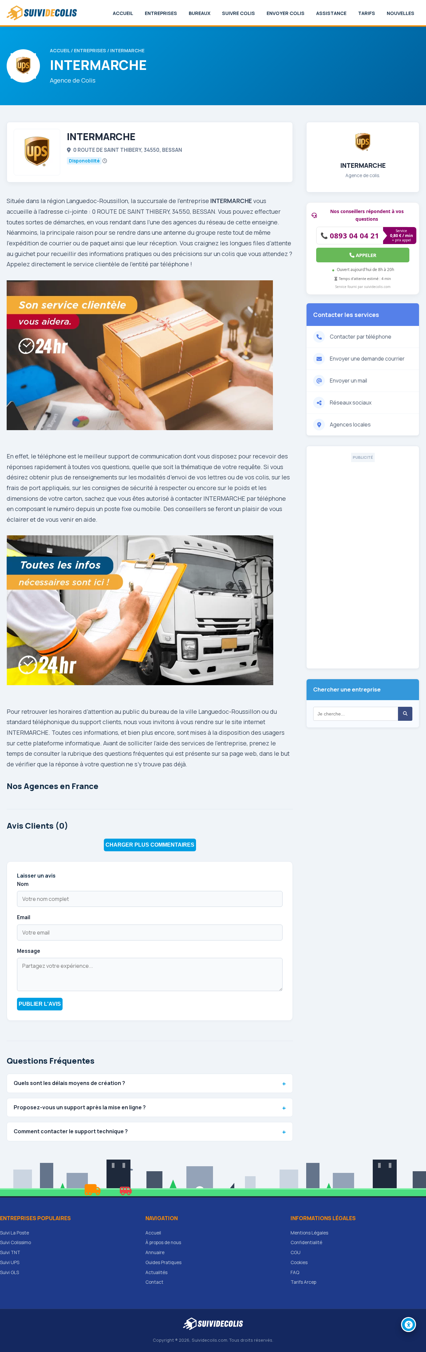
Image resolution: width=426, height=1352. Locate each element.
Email (23, 917)
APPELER (365, 255)
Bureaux (199, 13)
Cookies (299, 1262)
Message (28, 950)
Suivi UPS (9, 1262)
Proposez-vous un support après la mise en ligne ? (80, 1107)
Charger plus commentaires (150, 845)
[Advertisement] (362, 562)
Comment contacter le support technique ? (71, 1131)
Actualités (156, 1272)
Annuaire (154, 1252)
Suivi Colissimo (15, 1242)
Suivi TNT (10, 1252)
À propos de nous (163, 1242)
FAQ (295, 1272)
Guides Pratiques (163, 1262)
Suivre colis (238, 13)
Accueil (123, 13)
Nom (23, 884)
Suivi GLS (9, 1272)
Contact (154, 1282)
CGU (296, 1252)
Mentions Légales (309, 1233)
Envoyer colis (286, 13)
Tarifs (366, 13)
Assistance (331, 13)
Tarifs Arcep (303, 1282)
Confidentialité (306, 1242)
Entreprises (161, 13)
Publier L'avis (40, 1004)
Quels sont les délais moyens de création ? (69, 1083)
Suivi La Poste (14, 1233)
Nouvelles (400, 13)
